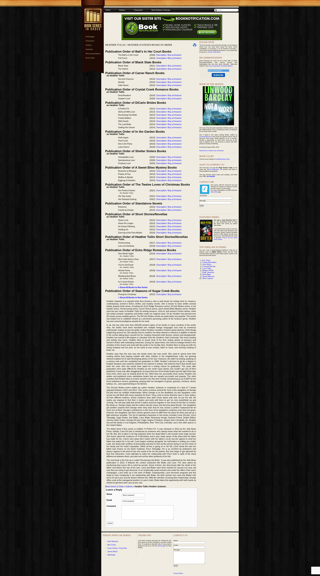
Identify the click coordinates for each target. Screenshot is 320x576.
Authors (89, 45)
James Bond (112, 551)
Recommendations (93, 54)
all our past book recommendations (221, 66)
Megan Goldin (208, 270)
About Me (214, 192)
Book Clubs (90, 58)
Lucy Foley (206, 268)
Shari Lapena (207, 278)
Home (108, 10)
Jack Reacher (112, 541)
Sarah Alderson (208, 276)
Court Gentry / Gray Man (117, 548)
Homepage (90, 37)
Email (109, 500)
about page (161, 546)
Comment (111, 506)
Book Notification (213, 169)
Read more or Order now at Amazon (211, 151)
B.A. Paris (206, 260)
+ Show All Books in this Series (133, 287)
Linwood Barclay (205, 137)
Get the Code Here (214, 52)
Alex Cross (111, 545)
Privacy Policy (178, 573)
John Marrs (206, 264)
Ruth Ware (206, 274)
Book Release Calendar (161, 10)
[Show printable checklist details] (194, 44)
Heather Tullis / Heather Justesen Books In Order (138, 44)
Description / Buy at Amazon (169, 55)
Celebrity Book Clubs (222, 159)
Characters (90, 41)
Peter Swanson (208, 272)
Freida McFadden (209, 262)
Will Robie (111, 555)
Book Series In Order (114, 486)
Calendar (89, 49)
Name (109, 494)
